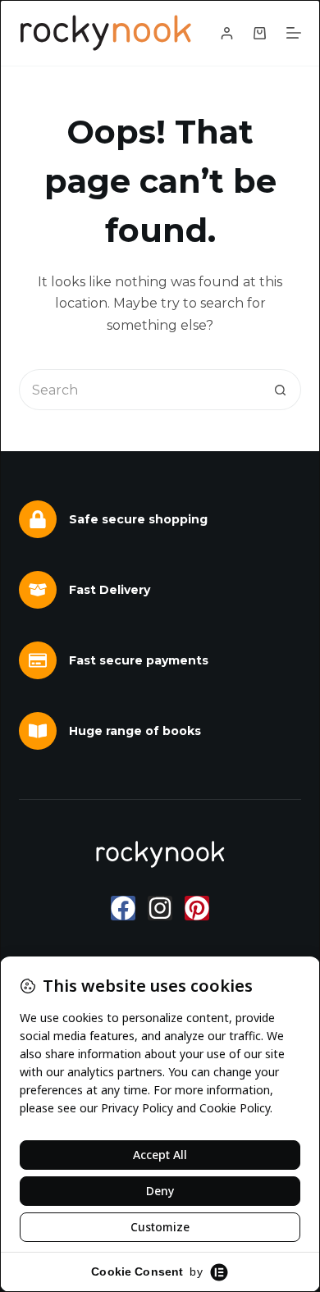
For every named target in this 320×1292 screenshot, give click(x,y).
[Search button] (280, 389)
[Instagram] (160, 908)
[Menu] (293, 32)
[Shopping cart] (260, 33)
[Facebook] (123, 908)
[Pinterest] (197, 908)
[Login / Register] (227, 33)
